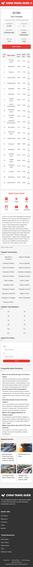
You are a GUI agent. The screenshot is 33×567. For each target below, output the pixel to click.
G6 (8, 320)
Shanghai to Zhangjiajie (8, 298)
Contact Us (6, 560)
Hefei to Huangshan (24, 298)
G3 (24, 311)
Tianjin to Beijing (8, 280)
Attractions (4, 519)
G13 (24, 333)
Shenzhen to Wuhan (8, 276)
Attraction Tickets (6, 552)
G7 (24, 320)
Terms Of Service (16, 562)
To (4, 353)
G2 (8, 311)
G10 (8, 329)
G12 (8, 333)
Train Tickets (5, 542)
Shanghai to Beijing (8, 263)
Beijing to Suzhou (8, 302)
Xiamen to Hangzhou (8, 267)
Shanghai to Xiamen (24, 276)
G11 (24, 329)
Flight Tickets (5, 545)
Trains (6, 247)
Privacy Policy (16, 560)
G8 (8, 324)
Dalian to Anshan (24, 285)
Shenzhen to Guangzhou (8, 258)
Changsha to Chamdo (8, 289)
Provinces (4, 522)
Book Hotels (5, 539)
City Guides (4, 516)
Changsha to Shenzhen (8, 293)
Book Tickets (16, 46)
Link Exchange (26, 560)
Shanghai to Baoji (8, 285)
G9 (24, 324)
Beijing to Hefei (24, 293)
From (4, 346)
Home (2, 247)
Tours (2, 549)
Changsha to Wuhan (8, 272)
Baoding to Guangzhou (24, 272)
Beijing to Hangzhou (24, 267)
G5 (24, 316)
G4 (8, 316)
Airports (3, 528)
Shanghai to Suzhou (24, 289)
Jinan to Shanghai (24, 263)
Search (16, 361)
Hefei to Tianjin (24, 280)
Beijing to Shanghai (24, 257)
